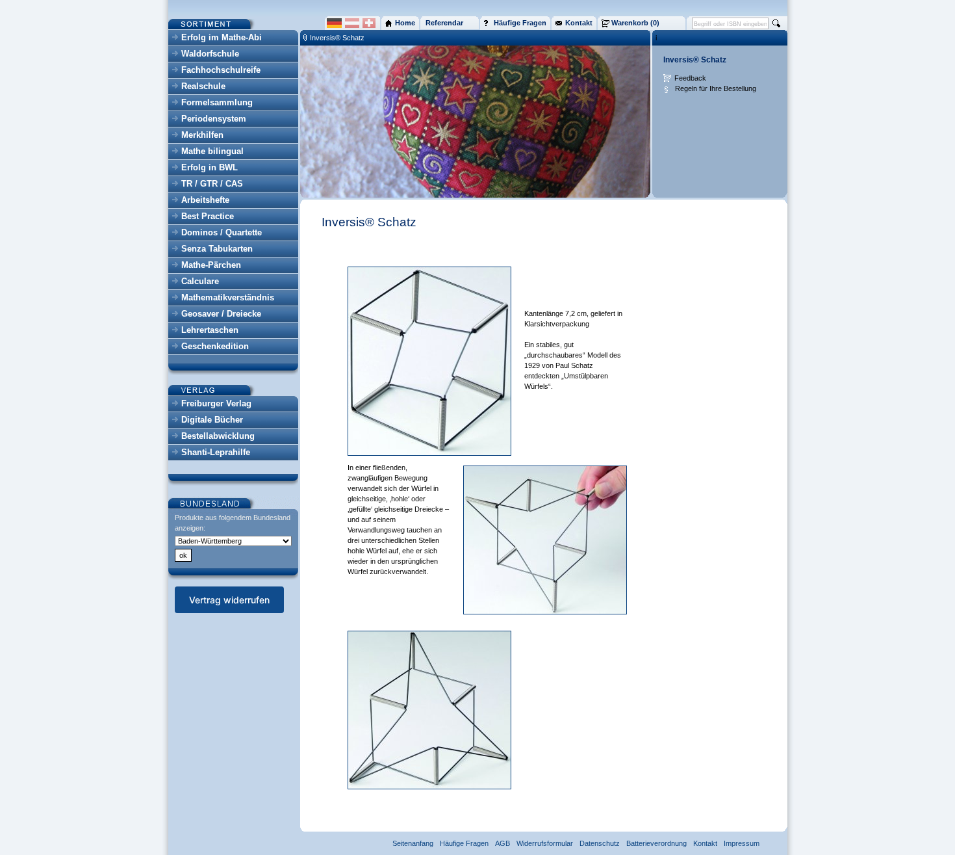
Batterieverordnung (656, 843)
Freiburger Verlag (216, 403)
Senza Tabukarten (217, 249)
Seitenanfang (412, 843)
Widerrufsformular (544, 843)
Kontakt (705, 843)
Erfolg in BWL (209, 167)
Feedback (690, 78)
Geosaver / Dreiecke (221, 314)
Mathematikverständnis (227, 297)
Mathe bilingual (212, 151)
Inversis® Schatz (337, 38)
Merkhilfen (202, 135)
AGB (502, 843)
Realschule (203, 86)
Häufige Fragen (464, 843)
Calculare (200, 281)
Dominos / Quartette (221, 232)
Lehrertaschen (209, 330)
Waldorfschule (210, 54)
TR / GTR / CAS (212, 184)
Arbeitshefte (205, 200)
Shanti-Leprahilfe (215, 452)
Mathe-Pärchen (211, 265)
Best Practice (207, 216)
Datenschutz (599, 843)
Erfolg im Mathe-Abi (221, 37)
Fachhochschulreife (221, 70)
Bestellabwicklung (218, 436)
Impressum (741, 843)
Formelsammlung (217, 102)
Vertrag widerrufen (229, 599)
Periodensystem (213, 119)
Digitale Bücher (212, 420)
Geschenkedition (215, 346)
